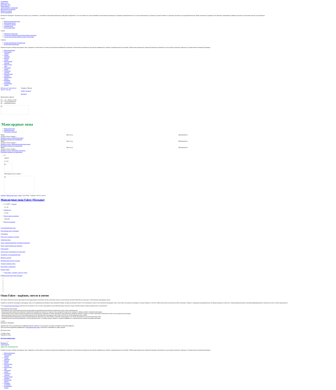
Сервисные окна (6, 240)
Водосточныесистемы (8, 62)
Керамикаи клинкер (7, 81)
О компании (4, 1)
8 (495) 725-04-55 (26, 91)
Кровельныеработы (8, 78)
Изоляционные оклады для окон (10, 260)
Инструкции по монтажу (8, 9)
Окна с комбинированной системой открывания (15, 243)
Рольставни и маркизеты (8, 266)
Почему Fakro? (5, 269)
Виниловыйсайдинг (7, 52)
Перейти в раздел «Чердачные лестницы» (13, 150)
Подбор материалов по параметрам (14, 43)
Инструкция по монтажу (11, 216)
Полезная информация (8, 338)
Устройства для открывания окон (10, 254)
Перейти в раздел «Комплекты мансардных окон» (16, 144)
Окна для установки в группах (10, 237)
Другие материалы (6, 12)
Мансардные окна (9, 128)
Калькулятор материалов (11, 44)
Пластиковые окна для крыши (10, 231)
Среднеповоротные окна (8, 228)
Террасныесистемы (7, 71)
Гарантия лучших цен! (11, 33)
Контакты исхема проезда (5, 343)
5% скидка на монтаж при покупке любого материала (20, 35)
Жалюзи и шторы (6, 257)
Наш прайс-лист (5, 4)
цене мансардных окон (33, 327)
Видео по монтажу (9, 222)
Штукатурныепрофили (8, 74)
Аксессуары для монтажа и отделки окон (13, 252)
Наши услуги (5, 3)
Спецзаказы (4, 234)
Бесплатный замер (9, 27)
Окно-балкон (4, 249)
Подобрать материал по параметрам (11, 139)
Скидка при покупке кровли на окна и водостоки (19, 37)
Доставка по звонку (10, 24)
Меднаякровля (6, 59)
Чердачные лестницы (10, 132)
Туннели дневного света (8, 263)
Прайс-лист (7, 210)
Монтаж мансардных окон (12, 21)
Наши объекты (5, 6)
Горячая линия (8, 26)
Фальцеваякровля (7, 68)
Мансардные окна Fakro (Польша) (23, 199)
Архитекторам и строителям (9, 8)
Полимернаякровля (8, 84)
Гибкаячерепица (7, 55)
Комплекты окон (9, 130)
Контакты (24, 94)
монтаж (14, 204)
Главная (3, 195)
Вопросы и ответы (6, 11)
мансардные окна (11, 306)
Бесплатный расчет (10, 23)
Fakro (20, 195)
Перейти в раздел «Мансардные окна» (12, 138)
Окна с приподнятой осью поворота (11, 246)
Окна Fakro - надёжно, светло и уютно (15, 272)
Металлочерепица (9, 50)
